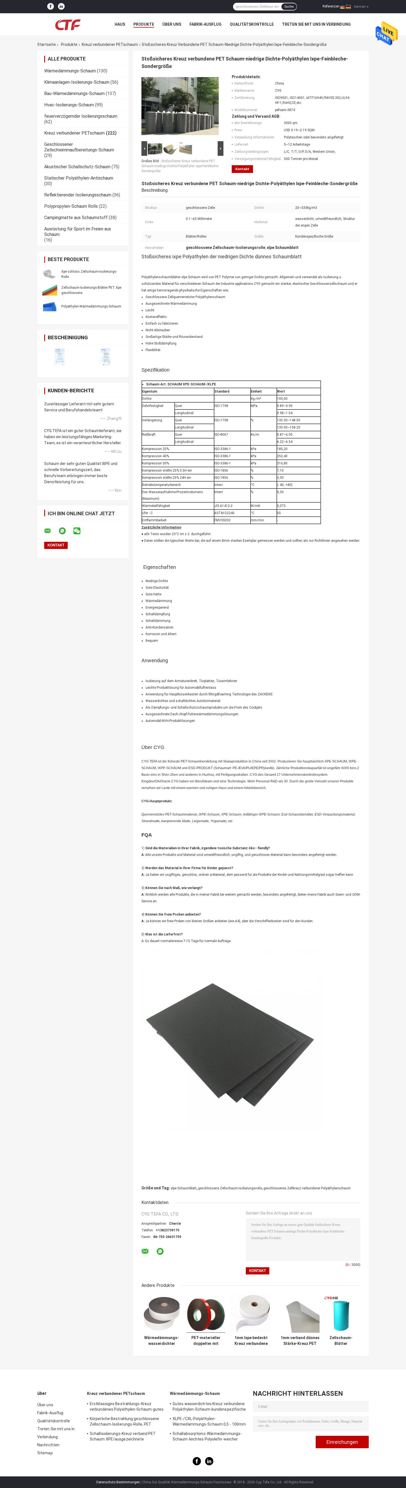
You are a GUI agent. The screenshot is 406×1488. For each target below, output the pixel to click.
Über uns (171, 24)
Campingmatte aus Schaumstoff (76, 217)
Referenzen (331, 6)
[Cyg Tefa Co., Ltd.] (67, 24)
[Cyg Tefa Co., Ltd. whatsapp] (66, 531)
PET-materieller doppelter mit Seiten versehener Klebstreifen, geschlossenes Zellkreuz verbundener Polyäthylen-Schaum (206, 1340)
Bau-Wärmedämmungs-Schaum (74, 93)
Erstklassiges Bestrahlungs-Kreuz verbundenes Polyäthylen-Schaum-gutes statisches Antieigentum (127, 1407)
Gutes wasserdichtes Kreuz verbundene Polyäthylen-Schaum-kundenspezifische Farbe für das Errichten (209, 1407)
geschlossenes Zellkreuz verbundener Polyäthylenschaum (307, 1188)
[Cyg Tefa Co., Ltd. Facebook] (51, 6)
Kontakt (242, 169)
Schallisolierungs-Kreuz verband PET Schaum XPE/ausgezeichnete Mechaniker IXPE (123, 1437)
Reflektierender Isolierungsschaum (77, 195)
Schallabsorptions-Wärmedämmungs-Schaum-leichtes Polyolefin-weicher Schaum (207, 1437)
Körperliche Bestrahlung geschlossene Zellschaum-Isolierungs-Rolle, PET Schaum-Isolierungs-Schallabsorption (124, 1422)
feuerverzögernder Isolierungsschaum (80, 116)
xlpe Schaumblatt (183, 1188)
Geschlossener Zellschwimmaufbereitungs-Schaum (79, 147)
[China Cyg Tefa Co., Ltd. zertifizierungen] (60, 357)
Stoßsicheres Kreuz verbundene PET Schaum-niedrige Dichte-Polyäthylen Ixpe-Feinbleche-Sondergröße (180, 166)
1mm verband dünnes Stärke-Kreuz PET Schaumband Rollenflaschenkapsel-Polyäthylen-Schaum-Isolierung (300, 1340)
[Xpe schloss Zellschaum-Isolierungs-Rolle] (49, 274)
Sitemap (45, 1453)
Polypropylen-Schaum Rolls (71, 206)
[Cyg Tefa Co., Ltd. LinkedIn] (61, 6)
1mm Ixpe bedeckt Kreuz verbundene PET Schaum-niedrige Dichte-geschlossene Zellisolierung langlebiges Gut (251, 1340)
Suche (289, 7)
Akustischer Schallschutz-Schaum (77, 166)
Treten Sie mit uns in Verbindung (316, 24)
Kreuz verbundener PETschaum (110, 44)
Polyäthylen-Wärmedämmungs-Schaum (91, 306)
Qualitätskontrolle (252, 24)
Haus (120, 24)
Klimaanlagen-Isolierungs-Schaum (76, 82)
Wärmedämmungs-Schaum (70, 70)
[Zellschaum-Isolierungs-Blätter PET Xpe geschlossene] (49, 290)
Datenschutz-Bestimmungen (118, 1482)
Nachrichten (48, 1445)
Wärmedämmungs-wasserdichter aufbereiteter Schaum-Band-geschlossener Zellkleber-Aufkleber (161, 1340)
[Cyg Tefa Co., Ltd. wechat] (80, 531)
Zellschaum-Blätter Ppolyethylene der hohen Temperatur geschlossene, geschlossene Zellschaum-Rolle (341, 1340)
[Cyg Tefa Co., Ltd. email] (51, 531)
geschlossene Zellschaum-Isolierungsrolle (230, 1188)
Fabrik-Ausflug (205, 24)
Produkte (143, 24)
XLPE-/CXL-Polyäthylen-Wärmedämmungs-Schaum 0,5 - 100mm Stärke (209, 1422)
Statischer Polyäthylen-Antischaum (78, 178)
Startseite (46, 44)
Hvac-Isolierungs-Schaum (69, 104)
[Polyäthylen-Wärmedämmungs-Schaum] (49, 306)
